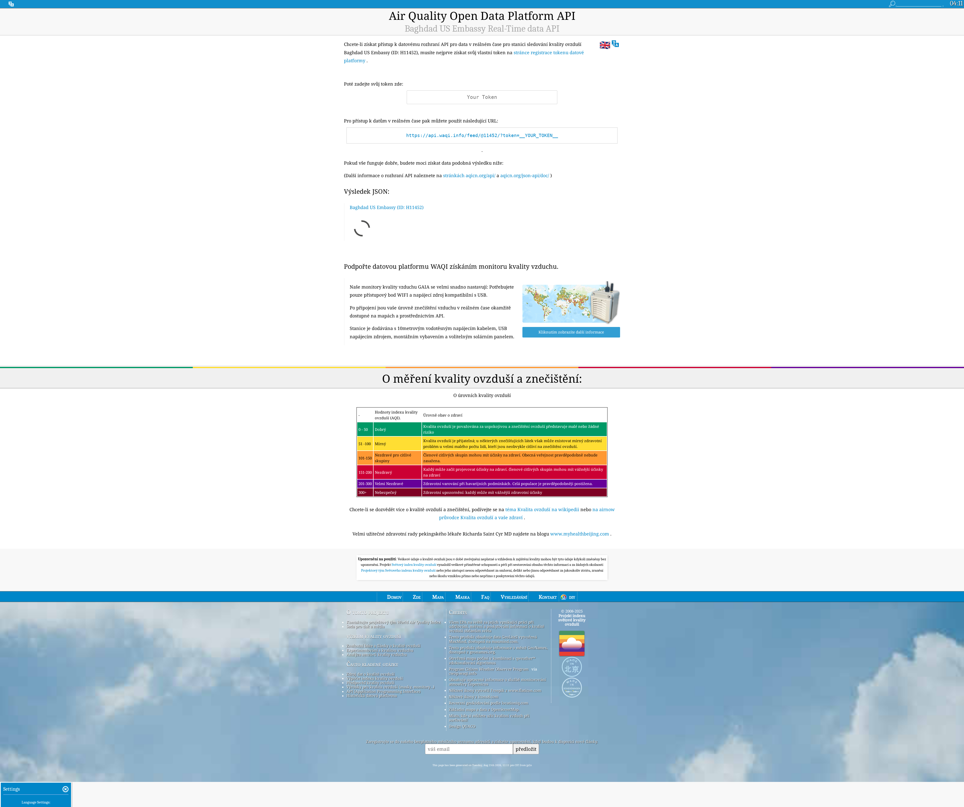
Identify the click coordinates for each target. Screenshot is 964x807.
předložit (526, 749)
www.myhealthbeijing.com (579, 534)
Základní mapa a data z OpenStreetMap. (484, 709)
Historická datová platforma (371, 695)
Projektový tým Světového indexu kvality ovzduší (398, 570)
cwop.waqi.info (463, 673)
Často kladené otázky (372, 664)
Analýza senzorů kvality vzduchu (376, 654)
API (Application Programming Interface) (383, 691)
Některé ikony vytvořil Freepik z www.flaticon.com (495, 690)
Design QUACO (462, 726)
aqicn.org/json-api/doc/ (524, 175)
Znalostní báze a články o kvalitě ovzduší (383, 645)
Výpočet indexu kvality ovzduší (374, 678)
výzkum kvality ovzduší (373, 636)
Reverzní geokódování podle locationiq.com (488, 702)
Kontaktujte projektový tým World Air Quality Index (393, 622)
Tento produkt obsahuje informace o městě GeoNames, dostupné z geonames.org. (498, 649)
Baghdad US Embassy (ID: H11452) (387, 207)
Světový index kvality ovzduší (414, 564)
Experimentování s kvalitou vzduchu (379, 650)
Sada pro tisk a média (365, 626)
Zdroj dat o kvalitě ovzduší (370, 674)
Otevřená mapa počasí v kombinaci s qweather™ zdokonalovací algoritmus (492, 660)
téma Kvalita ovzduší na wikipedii (542, 509)
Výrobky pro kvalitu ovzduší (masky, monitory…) (390, 686)
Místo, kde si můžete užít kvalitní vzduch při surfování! (489, 717)
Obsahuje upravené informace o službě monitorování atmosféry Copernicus (497, 681)
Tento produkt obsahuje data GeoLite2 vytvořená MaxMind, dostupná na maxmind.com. (493, 639)
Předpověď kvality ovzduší (370, 682)
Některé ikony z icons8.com (473, 696)
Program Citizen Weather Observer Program (488, 668)
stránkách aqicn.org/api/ (469, 175)
